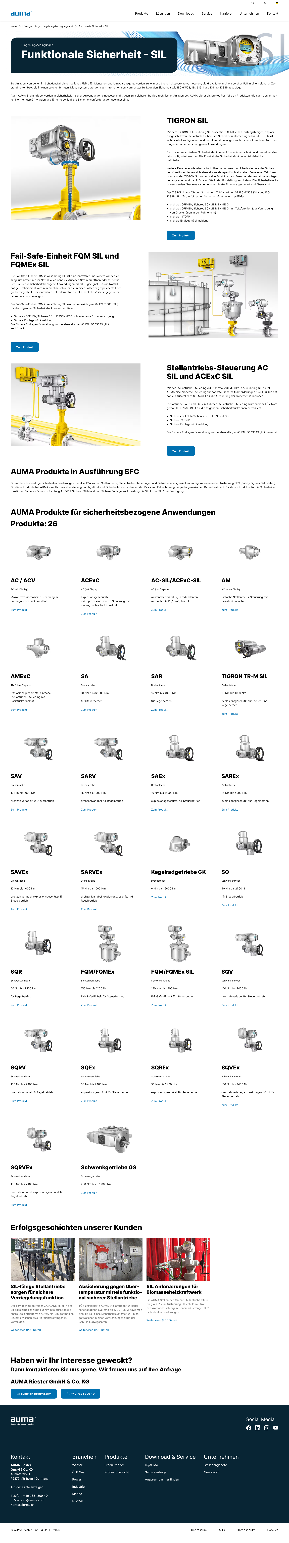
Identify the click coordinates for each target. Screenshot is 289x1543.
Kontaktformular (22, 1504)
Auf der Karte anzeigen (27, 1487)
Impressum (199, 1530)
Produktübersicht (117, 1472)
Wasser (77, 1465)
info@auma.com (32, 1500)
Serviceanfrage (155, 1472)
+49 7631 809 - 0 (83, 1393)
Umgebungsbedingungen (56, 26)
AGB (222, 1530)
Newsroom (211, 1472)
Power (76, 1479)
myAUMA (151, 1465)
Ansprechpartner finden (162, 1479)
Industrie (78, 1486)
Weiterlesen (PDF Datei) (26, 1330)
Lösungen (27, 26)
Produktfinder (114, 1465)
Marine (77, 1494)
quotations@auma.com (36, 1393)
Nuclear (77, 1501)
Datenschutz (246, 1530)
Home (14, 26)
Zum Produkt (180, 235)
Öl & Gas (78, 1472)
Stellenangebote (215, 1465)
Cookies (272, 1530)
